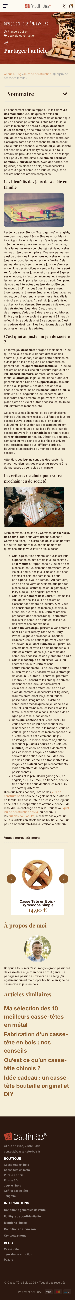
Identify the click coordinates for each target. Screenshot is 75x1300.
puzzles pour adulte (21, 816)
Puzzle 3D (11, 1180)
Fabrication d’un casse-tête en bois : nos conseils (36, 1042)
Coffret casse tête (16, 1190)
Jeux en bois (12, 1185)
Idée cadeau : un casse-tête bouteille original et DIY (36, 1085)
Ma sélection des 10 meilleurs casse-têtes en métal (34, 1016)
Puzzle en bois (14, 1175)
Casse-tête (11, 1249)
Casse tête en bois (16, 1164)
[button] (5, 6)
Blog (18, 74)
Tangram (10, 1196)
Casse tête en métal (17, 1169)
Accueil (9, 74)
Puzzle (8, 1259)
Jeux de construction (21, 35)
